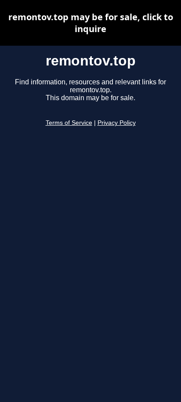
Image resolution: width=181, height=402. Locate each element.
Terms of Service (69, 123)
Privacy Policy (117, 123)
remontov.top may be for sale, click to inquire (90, 23)
